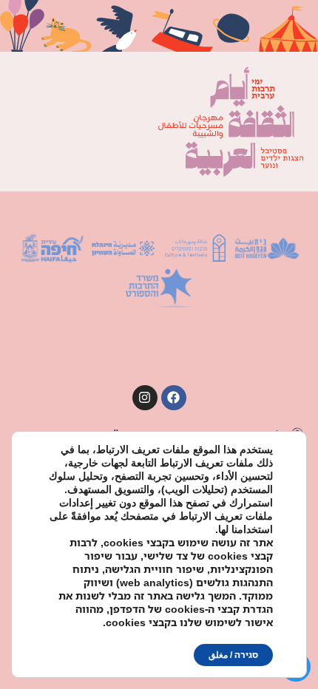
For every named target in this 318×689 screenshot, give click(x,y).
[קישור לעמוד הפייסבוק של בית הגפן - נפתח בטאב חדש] (173, 397)
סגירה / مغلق (233, 654)
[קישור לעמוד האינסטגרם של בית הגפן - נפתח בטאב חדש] (145, 397)
